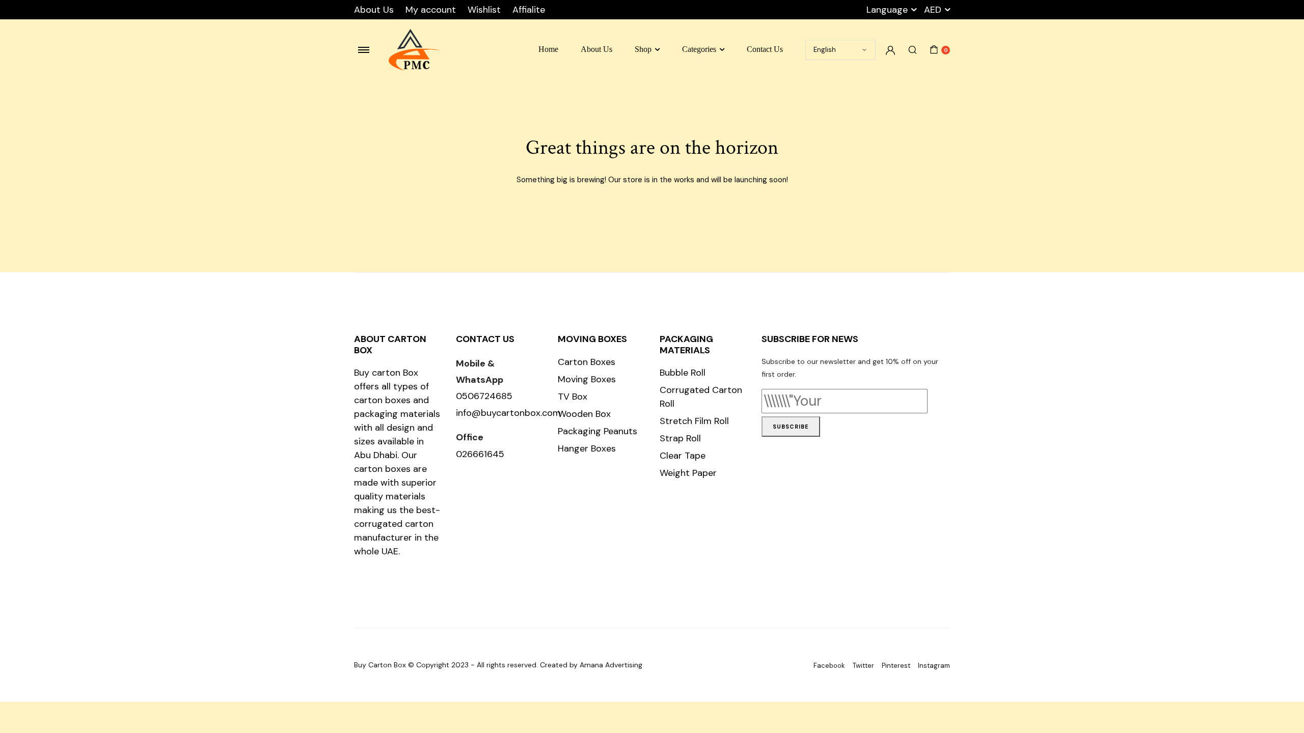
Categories (699, 49)
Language (887, 10)
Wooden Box (584, 414)
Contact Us (765, 49)
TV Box (572, 396)
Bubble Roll (682, 372)
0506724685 (484, 396)
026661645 (480, 454)
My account (430, 10)
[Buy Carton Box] (414, 50)
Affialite (528, 10)
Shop (643, 49)
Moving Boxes (587, 379)
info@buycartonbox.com (508, 413)
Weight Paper (688, 473)
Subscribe (791, 426)
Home (548, 49)
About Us (374, 10)
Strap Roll (680, 438)
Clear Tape (682, 455)
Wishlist (484, 10)
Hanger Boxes (587, 448)
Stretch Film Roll (694, 421)
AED (932, 10)
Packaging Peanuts (597, 431)
